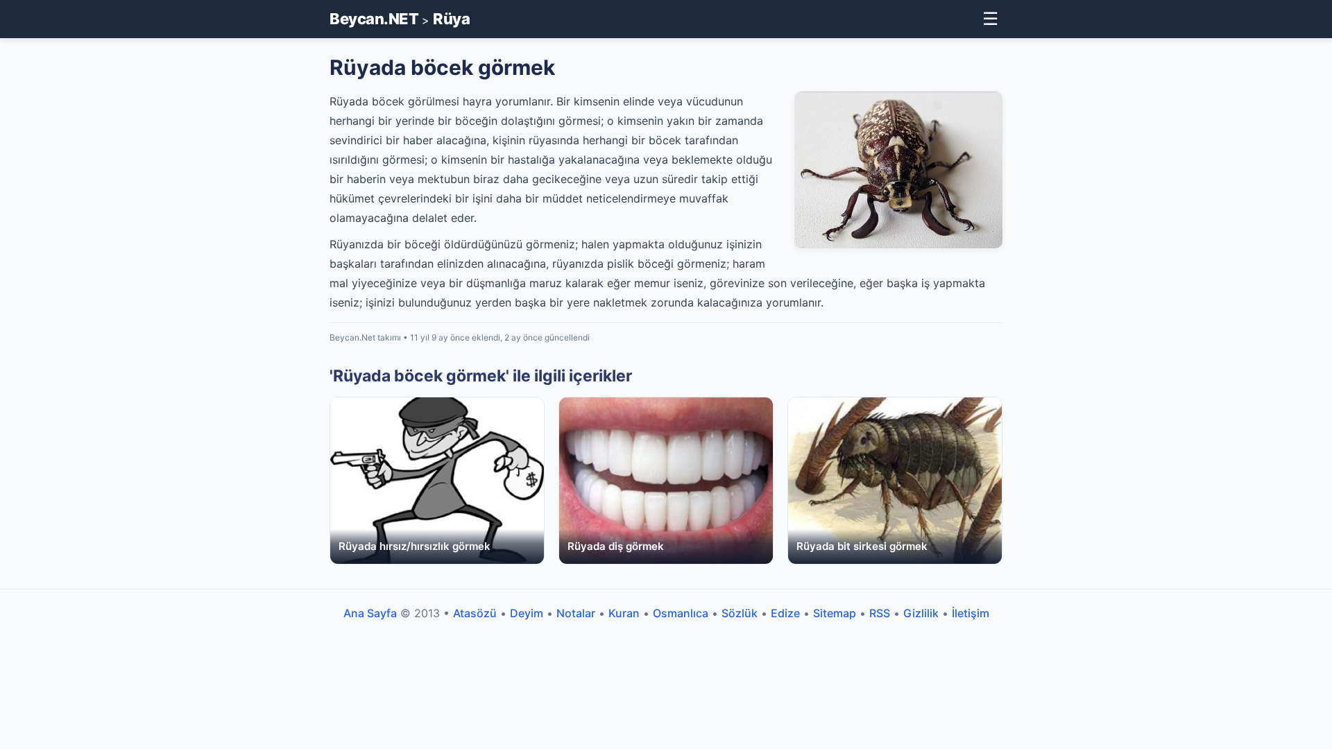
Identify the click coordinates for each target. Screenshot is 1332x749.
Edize (785, 613)
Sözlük (740, 613)
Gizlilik (921, 613)
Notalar (575, 613)
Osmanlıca (680, 613)
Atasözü (475, 613)
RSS (879, 613)
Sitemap (834, 613)
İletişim (970, 613)
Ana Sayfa (370, 613)
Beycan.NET (374, 19)
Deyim (526, 613)
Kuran (624, 613)
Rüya (451, 19)
